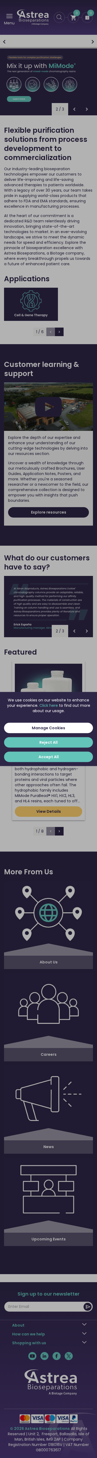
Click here (48, 705)
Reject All (48, 742)
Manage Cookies (48, 728)
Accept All (49, 757)
